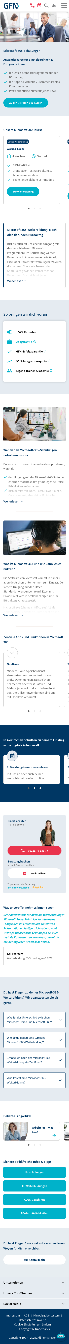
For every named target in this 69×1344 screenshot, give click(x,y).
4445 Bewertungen (18, 887)
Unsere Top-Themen (17, 1293)
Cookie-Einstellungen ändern (32, 1324)
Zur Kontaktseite (35, 1260)
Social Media (12, 1304)
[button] (25, 103)
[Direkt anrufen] (33, 6)
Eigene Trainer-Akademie (32, 371)
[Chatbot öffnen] (61, 1336)
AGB (26, 1315)
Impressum (13, 1315)
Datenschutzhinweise (32, 1320)
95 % (32, 361)
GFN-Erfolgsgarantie (29, 351)
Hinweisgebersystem (46, 1315)
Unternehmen (13, 1282)
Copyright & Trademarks (34, 1329)
